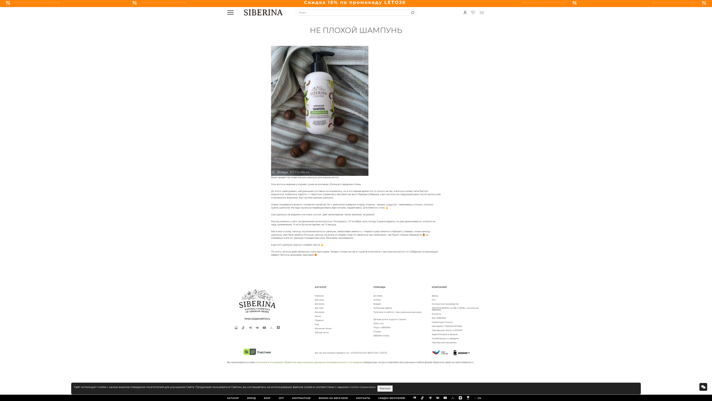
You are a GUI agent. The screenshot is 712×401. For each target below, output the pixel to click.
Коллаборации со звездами (445, 338)
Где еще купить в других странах (389, 319)
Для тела (319, 308)
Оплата (377, 300)
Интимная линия (323, 328)
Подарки (319, 320)
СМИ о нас (378, 323)
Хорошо (385, 388)
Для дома (319, 312)
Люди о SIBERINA (381, 327)
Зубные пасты (322, 332)
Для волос (320, 304)
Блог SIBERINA (439, 318)
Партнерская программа (444, 342)
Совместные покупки (442, 322)
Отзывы (377, 331)
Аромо (318, 316)
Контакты (436, 314)
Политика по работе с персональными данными (397, 312)
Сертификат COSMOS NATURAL (447, 326)
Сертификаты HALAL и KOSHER (447, 330)
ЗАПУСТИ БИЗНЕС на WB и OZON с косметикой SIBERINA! (455, 309)
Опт (434, 300)
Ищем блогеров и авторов (444, 334)
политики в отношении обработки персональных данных (289, 362)
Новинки (319, 296)
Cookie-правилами (362, 387)
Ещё (317, 324)
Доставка (378, 296)
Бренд (435, 296)
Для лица (319, 300)
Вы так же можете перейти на (351, 352)
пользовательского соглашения (344, 362)
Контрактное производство (445, 304)
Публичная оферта (382, 308)
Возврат (377, 304)
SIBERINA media (381, 336)
